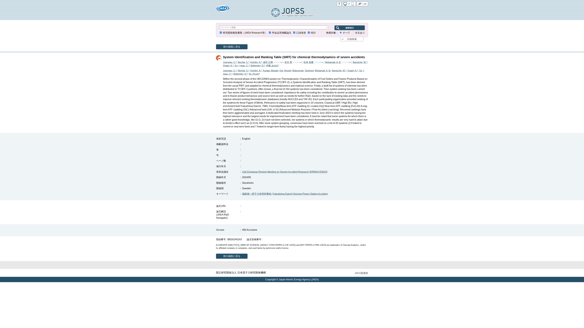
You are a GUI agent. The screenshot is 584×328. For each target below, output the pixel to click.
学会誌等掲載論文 (281, 32)
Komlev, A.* (256, 62)
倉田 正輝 (268, 62)
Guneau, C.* (242, 65)
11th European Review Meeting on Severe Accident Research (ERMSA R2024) (284, 172)
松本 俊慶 (308, 62)
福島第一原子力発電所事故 (256, 194)
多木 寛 (288, 62)
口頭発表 (301, 32)
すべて (346, 32)
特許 (313, 32)
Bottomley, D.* (258, 65)
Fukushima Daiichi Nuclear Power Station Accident (300, 194)
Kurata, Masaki (270, 70)
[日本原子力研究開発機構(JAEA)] (223, 9)
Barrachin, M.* (360, 62)
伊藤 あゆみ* (272, 65)
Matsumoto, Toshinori (303, 70)
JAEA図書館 (361, 273)
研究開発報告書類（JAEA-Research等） (245, 32)
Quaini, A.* (228, 65)
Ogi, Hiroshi (285, 70)
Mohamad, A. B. (333, 62)
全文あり (360, 32)
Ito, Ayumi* (254, 74)
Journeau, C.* (230, 62)
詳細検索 (352, 39)
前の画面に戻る (231, 46)
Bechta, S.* (243, 62)
